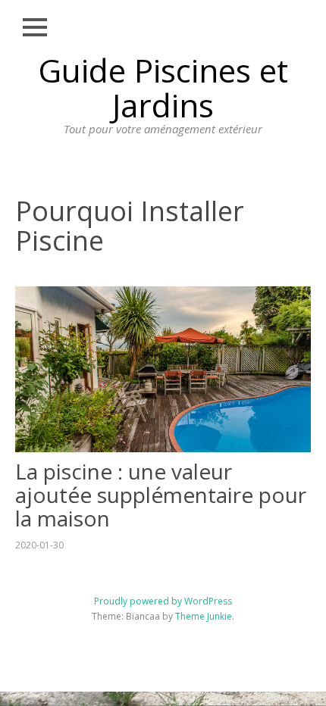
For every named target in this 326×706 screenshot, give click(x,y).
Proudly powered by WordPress (163, 601)
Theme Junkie (203, 616)
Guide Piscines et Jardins (163, 87)
